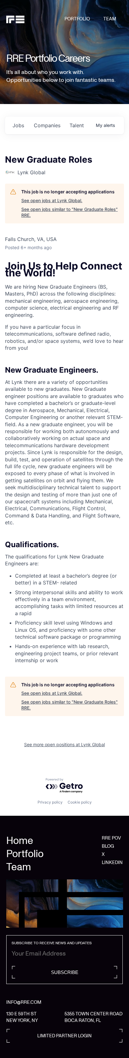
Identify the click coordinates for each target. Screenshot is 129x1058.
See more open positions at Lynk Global (64, 744)
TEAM (109, 19)
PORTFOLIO (77, 19)
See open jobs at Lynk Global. (51, 200)
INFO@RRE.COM (23, 1002)
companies (47, 125)
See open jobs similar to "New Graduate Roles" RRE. (69, 212)
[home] (35, 19)
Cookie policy (80, 802)
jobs (18, 125)
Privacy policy (50, 802)
